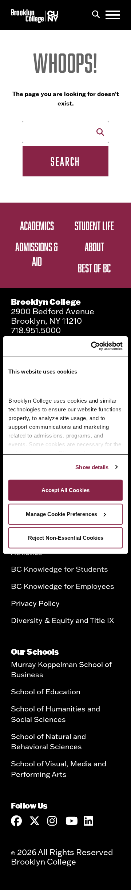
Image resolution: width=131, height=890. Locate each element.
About (94, 246)
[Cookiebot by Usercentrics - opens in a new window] (92, 346)
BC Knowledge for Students (59, 569)
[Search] (96, 15)
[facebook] (16, 820)
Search (65, 161)
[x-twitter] (34, 820)
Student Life (94, 225)
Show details (91, 467)
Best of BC (94, 267)
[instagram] (52, 820)
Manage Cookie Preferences (61, 514)
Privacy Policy (35, 603)
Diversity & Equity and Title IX (62, 620)
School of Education (45, 691)
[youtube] (71, 820)
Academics (37, 225)
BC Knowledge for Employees (62, 586)
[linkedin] (89, 820)
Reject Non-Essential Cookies (65, 538)
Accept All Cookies (65, 490)
